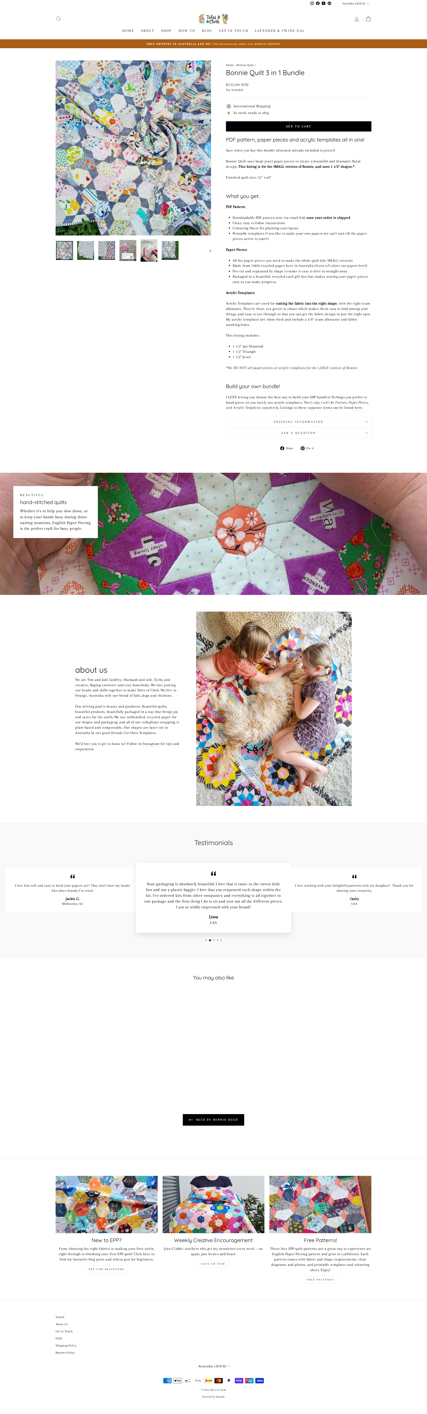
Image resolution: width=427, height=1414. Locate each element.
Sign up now (213, 1263)
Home (128, 31)
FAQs (59, 1338)
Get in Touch (64, 1331)
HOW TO (187, 31)
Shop (166, 31)
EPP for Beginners (107, 1269)
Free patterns (320, 1279)
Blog (207, 31)
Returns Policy (65, 1352)
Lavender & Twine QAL (280, 31)
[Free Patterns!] (320, 1204)
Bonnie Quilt (245, 65)
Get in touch (233, 31)
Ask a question (298, 433)
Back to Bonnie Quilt (216, 1119)
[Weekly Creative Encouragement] (214, 1204)
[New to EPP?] (107, 1204)
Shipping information (299, 421)
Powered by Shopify (213, 1396)
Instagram (151, 744)
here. (359, 407)
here (362, 265)
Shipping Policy (66, 1345)
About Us (62, 1324)
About (147, 31)
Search (60, 1317)
